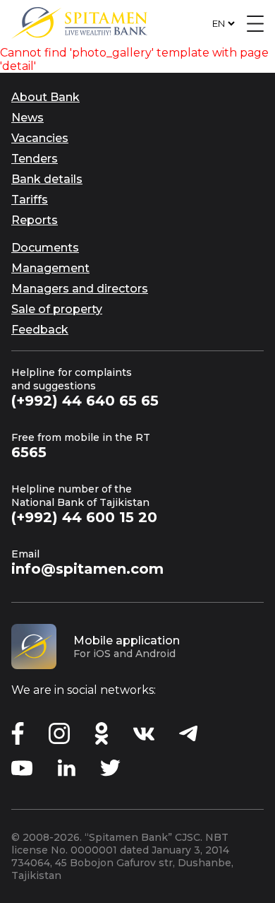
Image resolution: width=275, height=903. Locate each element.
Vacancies (39, 138)
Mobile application (126, 640)
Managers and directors (79, 288)
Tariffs (29, 199)
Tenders (34, 158)
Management (50, 268)
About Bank (45, 97)
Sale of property (56, 309)
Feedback (39, 329)
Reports (34, 220)
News (27, 117)
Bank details (46, 179)
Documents (45, 247)
